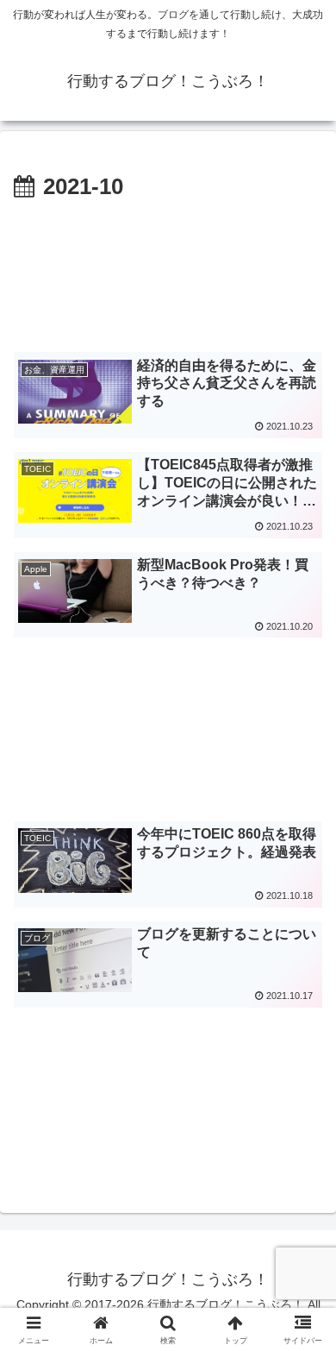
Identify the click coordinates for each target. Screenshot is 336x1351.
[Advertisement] (168, 274)
